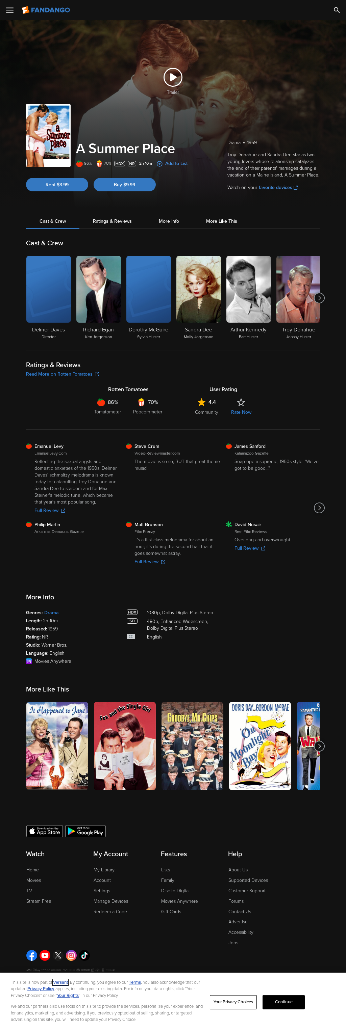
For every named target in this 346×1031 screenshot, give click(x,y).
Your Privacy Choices (233, 1002)
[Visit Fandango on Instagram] (71, 955)
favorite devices (275, 187)
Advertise (238, 922)
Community (206, 412)
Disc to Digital (175, 891)
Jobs (233, 943)
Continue (284, 1002)
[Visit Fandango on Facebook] (32, 955)
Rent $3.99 (57, 185)
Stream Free (38, 901)
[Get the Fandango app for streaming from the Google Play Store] (85, 831)
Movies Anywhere (179, 901)
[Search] (336, 10)
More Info (169, 221)
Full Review (46, 510)
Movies (33, 880)
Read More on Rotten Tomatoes (59, 374)
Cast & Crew (53, 221)
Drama (51, 613)
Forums (236, 901)
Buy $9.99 (124, 185)
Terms (135, 982)
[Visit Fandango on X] (58, 955)
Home (32, 870)
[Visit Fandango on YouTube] (45, 955)
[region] (173, 1002)
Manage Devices (111, 901)
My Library (104, 870)
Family (167, 880)
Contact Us (239, 912)
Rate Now (241, 412)
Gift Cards (171, 912)
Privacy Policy (40, 989)
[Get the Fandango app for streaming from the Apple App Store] (44, 831)
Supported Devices (248, 880)
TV (29, 891)
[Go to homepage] (46, 10)
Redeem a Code (110, 912)
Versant (60, 982)
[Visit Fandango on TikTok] (84, 955)
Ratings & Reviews (112, 221)
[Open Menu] (10, 10)
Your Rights (68, 995)
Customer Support (247, 891)
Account (102, 880)
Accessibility (240, 932)
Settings (102, 891)
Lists (165, 870)
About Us (238, 870)
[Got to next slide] (319, 298)
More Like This (221, 221)
